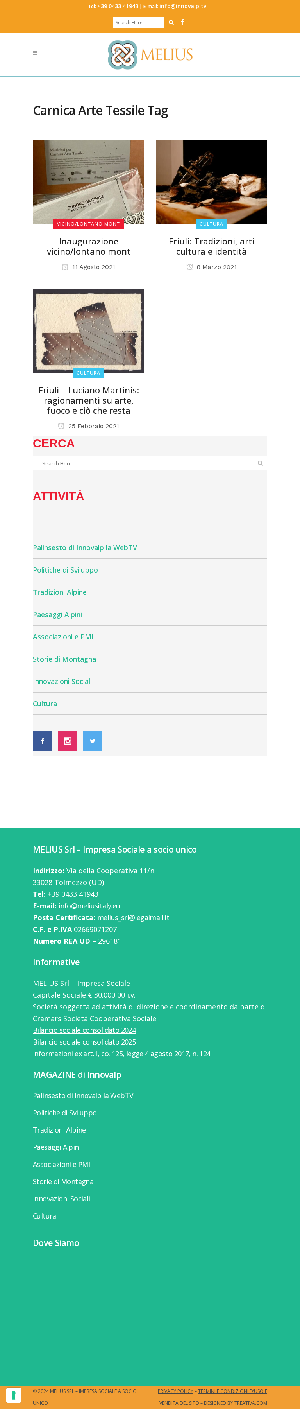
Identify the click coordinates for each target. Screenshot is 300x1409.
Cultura (45, 703)
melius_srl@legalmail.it (133, 917)
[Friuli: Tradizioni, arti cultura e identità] (211, 181)
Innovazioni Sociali (62, 681)
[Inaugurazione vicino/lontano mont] (88, 181)
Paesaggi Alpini (57, 614)
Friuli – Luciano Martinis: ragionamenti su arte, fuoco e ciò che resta (88, 400)
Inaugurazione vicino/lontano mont (88, 246)
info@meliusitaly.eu (89, 905)
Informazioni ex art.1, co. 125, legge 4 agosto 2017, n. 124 (122, 1053)
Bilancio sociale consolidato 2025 (84, 1041)
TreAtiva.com (250, 1403)
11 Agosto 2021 (92, 267)
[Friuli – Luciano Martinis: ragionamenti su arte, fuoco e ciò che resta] (88, 330)
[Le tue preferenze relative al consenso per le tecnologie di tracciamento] (13, 1395)
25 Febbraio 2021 (92, 426)
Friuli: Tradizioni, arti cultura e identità (211, 246)
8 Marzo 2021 (216, 267)
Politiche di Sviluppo (65, 569)
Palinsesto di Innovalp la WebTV (85, 547)
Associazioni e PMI (63, 636)
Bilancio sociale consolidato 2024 (84, 1030)
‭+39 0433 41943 (117, 6)
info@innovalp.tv (182, 6)
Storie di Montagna (64, 659)
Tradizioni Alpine (60, 592)
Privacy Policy (175, 1391)
